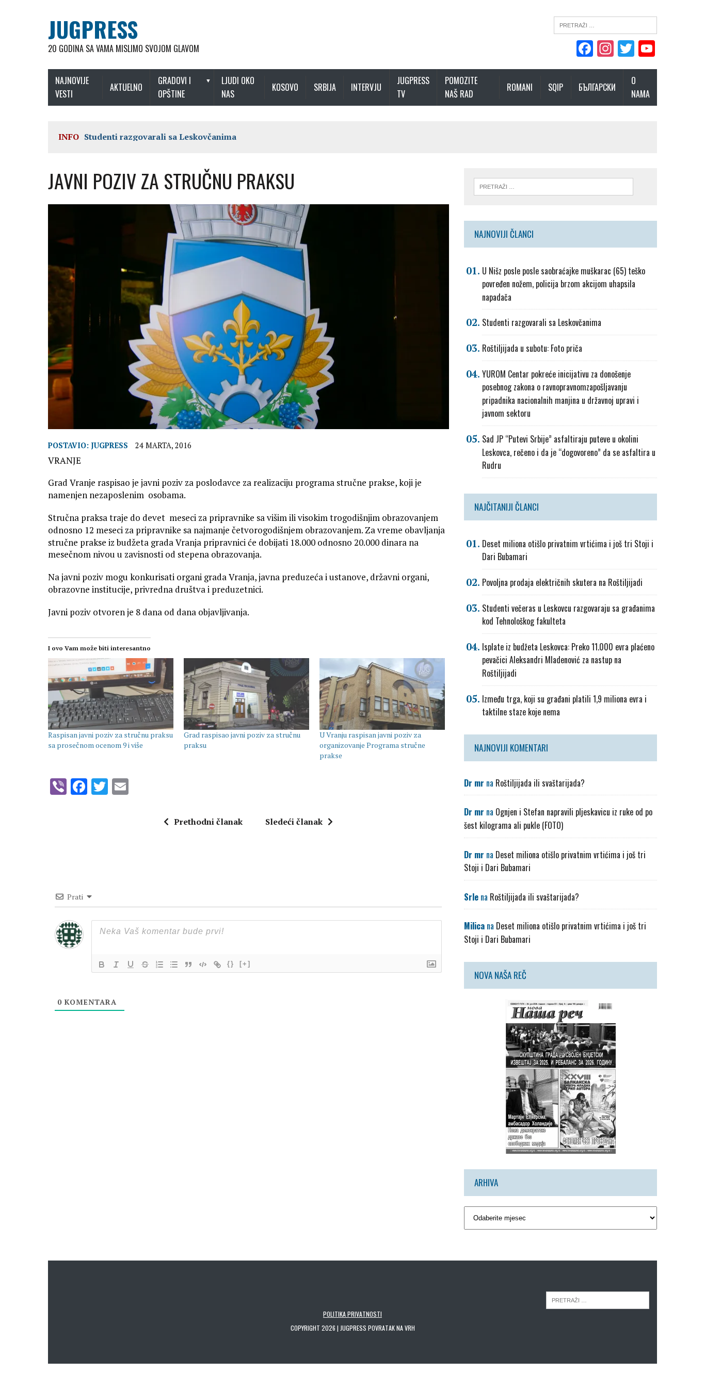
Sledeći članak (294, 821)
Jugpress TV (413, 87)
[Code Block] (203, 964)
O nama (640, 87)
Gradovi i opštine (174, 87)
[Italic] (116, 964)
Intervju (366, 87)
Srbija (325, 87)
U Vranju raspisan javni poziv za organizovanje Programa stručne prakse (372, 745)
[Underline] (130, 964)
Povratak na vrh (391, 1327)
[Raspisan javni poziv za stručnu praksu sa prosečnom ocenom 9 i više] (110, 694)
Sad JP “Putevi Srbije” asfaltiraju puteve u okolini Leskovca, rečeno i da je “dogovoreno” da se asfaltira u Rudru (568, 452)
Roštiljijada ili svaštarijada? (540, 783)
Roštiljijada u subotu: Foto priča (532, 348)
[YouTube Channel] (646, 49)
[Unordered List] (174, 964)
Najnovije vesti (72, 87)
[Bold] (101, 964)
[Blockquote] (188, 964)
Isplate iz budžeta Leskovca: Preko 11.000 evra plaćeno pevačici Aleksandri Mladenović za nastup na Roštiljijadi (568, 660)
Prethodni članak (208, 821)
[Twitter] (626, 49)
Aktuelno (126, 87)
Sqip (555, 87)
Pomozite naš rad (461, 87)
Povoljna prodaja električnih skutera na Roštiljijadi (562, 582)
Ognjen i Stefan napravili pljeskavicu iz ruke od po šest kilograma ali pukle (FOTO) (558, 818)
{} (230, 964)
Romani (520, 87)
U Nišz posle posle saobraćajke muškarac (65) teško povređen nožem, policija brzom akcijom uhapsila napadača (563, 284)
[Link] (217, 964)
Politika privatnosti (352, 1314)
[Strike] (145, 964)
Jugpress (109, 445)
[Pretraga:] (605, 24)
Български (597, 87)
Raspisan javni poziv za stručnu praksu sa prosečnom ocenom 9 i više (110, 740)
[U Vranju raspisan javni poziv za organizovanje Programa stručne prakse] (382, 694)
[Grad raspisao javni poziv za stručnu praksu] (246, 694)
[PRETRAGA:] (597, 1299)
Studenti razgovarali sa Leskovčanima (160, 136)
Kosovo (285, 87)
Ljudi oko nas (237, 87)
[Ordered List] (159, 964)
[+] (245, 964)
